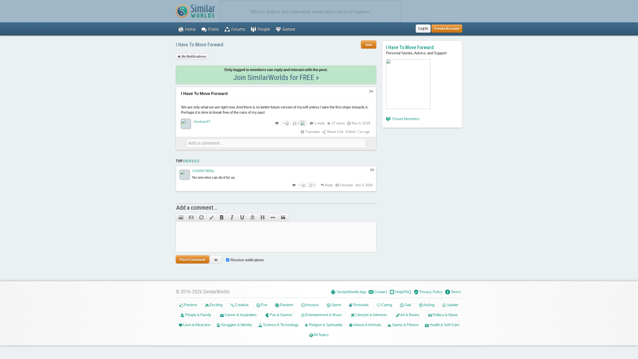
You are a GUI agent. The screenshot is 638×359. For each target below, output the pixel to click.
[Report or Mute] (371, 91)
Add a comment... (197, 207)
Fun (263, 305)
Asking (428, 305)
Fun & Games (280, 315)
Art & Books (409, 315)
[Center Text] (252, 217)
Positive (190, 305)
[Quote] (283, 217)
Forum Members (406, 119)
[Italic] (232, 217)
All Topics (321, 335)
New (188, 161)
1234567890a (203, 171)
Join (368, 44)
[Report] (372, 170)
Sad (407, 305)
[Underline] (242, 217)
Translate (312, 132)
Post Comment (192, 259)
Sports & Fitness (405, 325)
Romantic (361, 305)
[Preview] (216, 259)
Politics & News (445, 315)
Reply (328, 185)
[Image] (181, 217)
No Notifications (193, 56)
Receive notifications (247, 260)
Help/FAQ (403, 292)
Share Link (334, 132)
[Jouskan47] (186, 124)
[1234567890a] (185, 175)
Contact (380, 292)
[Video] (191, 217)
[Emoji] (201, 217)
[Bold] (222, 217)
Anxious (312, 305)
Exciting (216, 305)
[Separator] (273, 217)
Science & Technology (280, 325)
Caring (386, 305)
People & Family (197, 315)
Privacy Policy (431, 292)
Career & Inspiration (240, 315)
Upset (335, 305)
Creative (241, 305)
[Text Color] (211, 217)
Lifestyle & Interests (371, 315)
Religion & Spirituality (325, 325)
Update (452, 305)
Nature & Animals (367, 325)
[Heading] (262, 217)
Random (286, 305)
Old (196, 161)
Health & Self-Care (444, 325)
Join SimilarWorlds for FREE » (276, 77)
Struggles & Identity (236, 325)
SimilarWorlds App (351, 292)
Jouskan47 (202, 121)
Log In (423, 28)
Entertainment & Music (323, 315)
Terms (455, 292)
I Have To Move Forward (199, 45)
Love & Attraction (196, 325)
